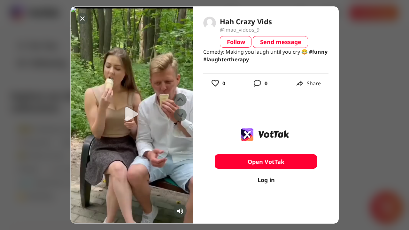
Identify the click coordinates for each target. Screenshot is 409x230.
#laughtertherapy (226, 59)
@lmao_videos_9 (239, 29)
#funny (318, 51)
